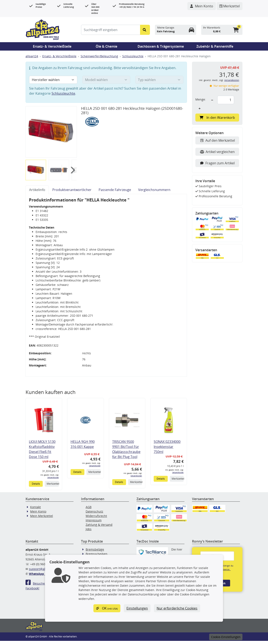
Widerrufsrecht (96, 516)
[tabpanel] (106, 285)
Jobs (88, 529)
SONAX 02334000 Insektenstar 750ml (167, 446)
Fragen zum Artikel (220, 163)
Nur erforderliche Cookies (177, 608)
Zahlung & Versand (99, 525)
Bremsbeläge (95, 549)
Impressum (94, 520)
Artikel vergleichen (220, 151)
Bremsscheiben (96, 554)
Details (36, 483)
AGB (88, 507)
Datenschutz (94, 511)
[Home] (43, 29)
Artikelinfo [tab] (37, 189)
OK (109, 608)
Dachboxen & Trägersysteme (161, 46)
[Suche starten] (145, 30)
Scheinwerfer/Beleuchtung (99, 56)
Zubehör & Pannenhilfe (214, 46)
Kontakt (35, 507)
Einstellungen (137, 608)
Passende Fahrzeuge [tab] (115, 189)
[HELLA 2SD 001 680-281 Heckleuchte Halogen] (51, 131)
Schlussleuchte (132, 56)
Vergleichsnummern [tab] (154, 189)
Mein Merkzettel (41, 516)
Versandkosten (53, 477)
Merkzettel (53, 483)
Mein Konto (38, 511)
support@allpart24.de (44, 569)
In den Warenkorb (220, 117)
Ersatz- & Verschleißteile (52, 46)
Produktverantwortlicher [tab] (71, 189)
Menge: (200, 99)
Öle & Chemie (106, 46)
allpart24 (32, 56)
